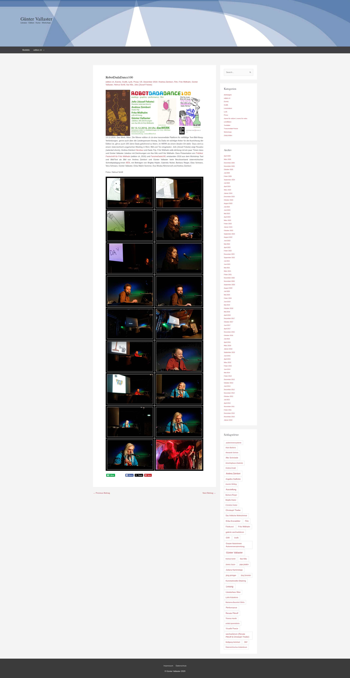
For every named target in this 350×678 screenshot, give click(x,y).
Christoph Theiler (233, 510)
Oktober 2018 (228, 308)
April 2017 (227, 328)
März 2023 (227, 220)
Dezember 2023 (229, 196)
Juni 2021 (227, 264)
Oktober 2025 (228, 169)
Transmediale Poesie (231, 128)
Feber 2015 (228, 366)
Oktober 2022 (228, 230)
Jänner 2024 (228, 193)
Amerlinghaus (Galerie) (234, 463)
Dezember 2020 (229, 278)
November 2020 (229, 281)
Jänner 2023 (228, 227)
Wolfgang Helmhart (233, 642)
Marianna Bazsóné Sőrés (235, 602)
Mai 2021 (227, 267)
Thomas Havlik (231, 618)
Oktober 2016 (228, 335)
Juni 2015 (227, 356)
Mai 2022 (227, 244)
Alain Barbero (231, 448)
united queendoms (233, 623)
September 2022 (229, 234)
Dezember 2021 (229, 254)
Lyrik (130, 82)
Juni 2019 (227, 301)
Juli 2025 (227, 173)
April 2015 (227, 359)
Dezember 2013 (229, 379)
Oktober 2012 (228, 396)
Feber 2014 (228, 376)
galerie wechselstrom (235, 532)
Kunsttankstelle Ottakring (236, 581)
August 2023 (228, 203)
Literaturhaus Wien (233, 592)
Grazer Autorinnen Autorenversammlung (235, 545)
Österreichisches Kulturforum (236, 647)
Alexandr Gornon (232, 453)
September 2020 (229, 284)
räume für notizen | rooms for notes (235, 118)
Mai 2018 (227, 312)
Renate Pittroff (232, 613)
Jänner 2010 (228, 420)
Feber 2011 (227, 410)
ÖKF (245, 642)
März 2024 (227, 190)
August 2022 (228, 237)
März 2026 (227, 159)
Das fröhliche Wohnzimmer (236, 516)
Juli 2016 (227, 339)
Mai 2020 (227, 295)
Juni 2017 (227, 325)
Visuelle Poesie (232, 629)
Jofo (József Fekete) (143, 85)
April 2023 (227, 217)
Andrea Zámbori (166, 82)
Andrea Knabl (231, 468)
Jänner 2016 (228, 349)
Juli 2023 (227, 207)
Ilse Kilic (129, 85)
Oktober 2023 (228, 200)
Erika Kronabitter (233, 521)
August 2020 (228, 288)
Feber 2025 (228, 176)
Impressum (168, 666)
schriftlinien (227, 122)
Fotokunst (230, 527)
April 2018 (227, 315)
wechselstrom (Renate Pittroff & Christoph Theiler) (237, 635)
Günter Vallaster (36, 18)
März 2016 (227, 345)
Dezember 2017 (229, 318)
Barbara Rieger (231, 495)
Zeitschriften (228, 135)
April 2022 (227, 247)
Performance (231, 607)
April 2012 (227, 403)
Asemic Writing (231, 484)
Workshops (228, 132)
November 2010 (229, 416)
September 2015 (229, 352)
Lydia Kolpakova (232, 597)
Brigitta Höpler (231, 500)
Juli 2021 (227, 261)
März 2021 (227, 271)
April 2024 (227, 186)
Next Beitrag (209, 493)
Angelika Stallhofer (233, 479)
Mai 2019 (227, 305)
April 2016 (227, 342)
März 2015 (227, 362)
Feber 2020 (228, 298)
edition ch (110, 82)
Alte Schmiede (232, 458)
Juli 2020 (227, 291)
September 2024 (229, 180)
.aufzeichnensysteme (233, 443)
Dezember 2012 (229, 389)
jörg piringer (231, 575)
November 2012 (229, 393)
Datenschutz (181, 666)
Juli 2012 (227, 399)
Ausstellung (231, 489)
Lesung (229, 586)
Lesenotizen (228, 108)
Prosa (135, 82)
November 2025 (229, 166)
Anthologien (228, 95)
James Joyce (230, 564)
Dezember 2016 (229, 332)
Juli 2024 (227, 183)
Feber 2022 (228, 251)
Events (118, 82)
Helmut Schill (119, 85)
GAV (228, 538)
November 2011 (229, 406)
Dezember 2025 (229, 163)
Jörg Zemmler (246, 575)
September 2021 (229, 257)
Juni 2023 (227, 210)
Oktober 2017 (228, 322)
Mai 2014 (227, 372)
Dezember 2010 (229, 413)
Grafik (124, 82)
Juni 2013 (227, 386)
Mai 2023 (227, 213)
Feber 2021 (228, 274)
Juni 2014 (227, 369)
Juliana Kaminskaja (234, 570)
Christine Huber (231, 505)
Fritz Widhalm (185, 82)
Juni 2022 (227, 240)
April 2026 (227, 156)
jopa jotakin (244, 564)
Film (176, 82)
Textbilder (227, 125)
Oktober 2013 (228, 383)
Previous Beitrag (101, 493)
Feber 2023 (228, 223)
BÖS (128, 163)
